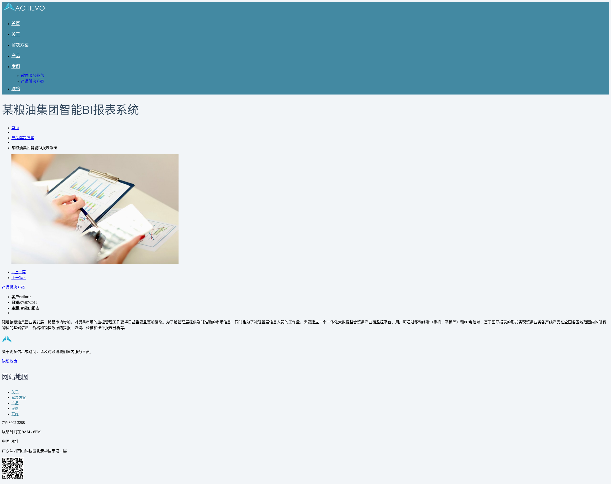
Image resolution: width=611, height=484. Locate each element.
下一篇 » (18, 278)
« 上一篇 (18, 272)
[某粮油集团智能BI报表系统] (95, 263)
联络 (15, 89)
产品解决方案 (32, 81)
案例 (15, 67)
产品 (15, 56)
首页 (15, 24)
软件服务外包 (32, 76)
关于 (15, 34)
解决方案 (20, 45)
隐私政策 (9, 361)
